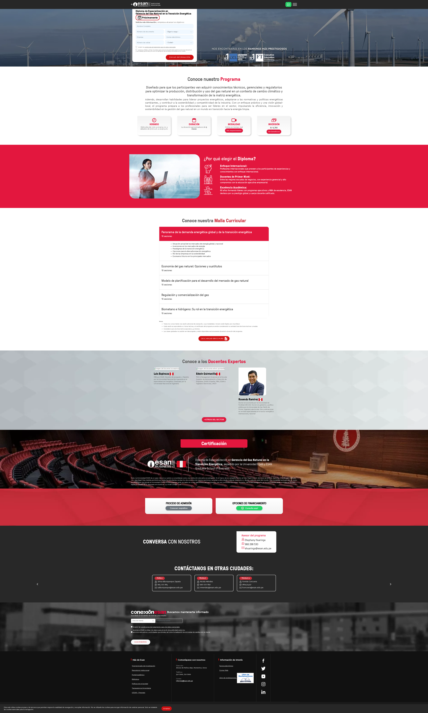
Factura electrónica (226, 666)
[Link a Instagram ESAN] (263, 684)
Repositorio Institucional (140, 670)
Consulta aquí (251, 508)
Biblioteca (135, 679)
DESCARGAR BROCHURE (213, 339)
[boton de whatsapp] (288, 4)
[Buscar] (295, 4)
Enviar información (179, 57)
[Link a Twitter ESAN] (263, 668)
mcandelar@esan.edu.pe (211, 588)
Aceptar (166, 708)
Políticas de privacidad (140, 684)
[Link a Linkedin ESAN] (263, 692)
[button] (37, 584)
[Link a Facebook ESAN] (263, 660)
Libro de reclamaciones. (228, 678)
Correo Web (223, 670)
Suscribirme (140, 642)
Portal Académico (138, 675)
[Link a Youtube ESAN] (263, 676)
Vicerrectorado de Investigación (143, 666)
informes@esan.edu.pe (184, 681)
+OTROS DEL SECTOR (214, 420)
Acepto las (156, 627)
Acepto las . (157, 47)
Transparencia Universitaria (141, 688)
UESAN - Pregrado (138, 692)
